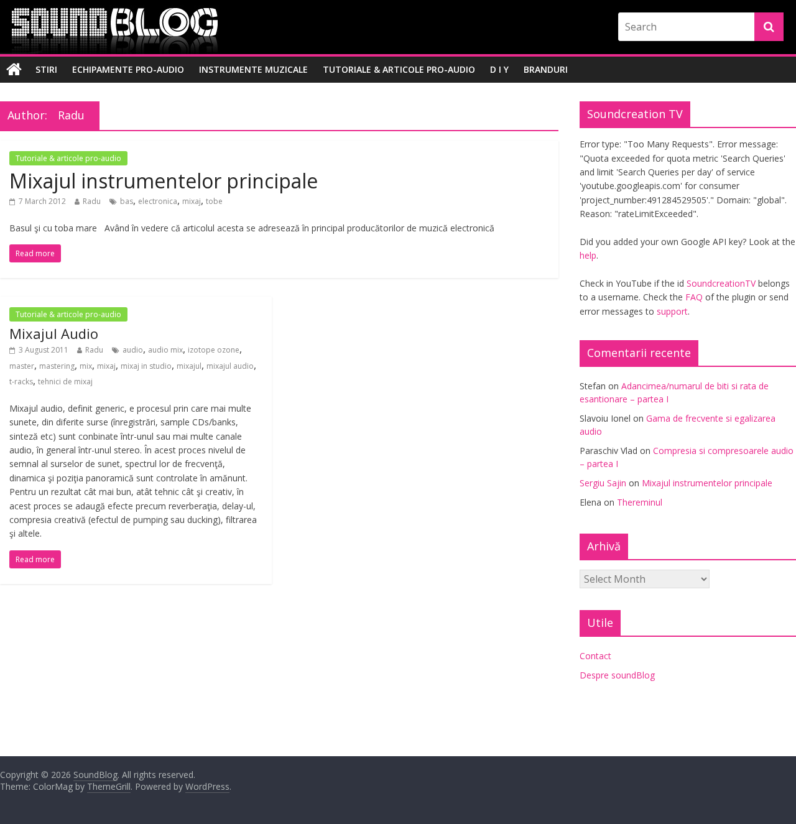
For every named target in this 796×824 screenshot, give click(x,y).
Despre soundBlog (617, 675)
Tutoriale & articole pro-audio (399, 69)
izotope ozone (213, 350)
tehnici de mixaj (65, 381)
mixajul (189, 366)
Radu (92, 201)
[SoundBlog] (14, 70)
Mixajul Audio (53, 333)
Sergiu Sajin (603, 483)
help (588, 255)
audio (133, 350)
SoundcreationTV (721, 283)
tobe (214, 201)
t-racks (21, 381)
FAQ (694, 297)
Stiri (46, 69)
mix (86, 366)
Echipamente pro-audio (128, 69)
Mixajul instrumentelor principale (163, 180)
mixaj (191, 201)
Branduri (546, 69)
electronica (157, 201)
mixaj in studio (146, 366)
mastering (57, 366)
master (21, 366)
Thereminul (639, 502)
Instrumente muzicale (253, 69)
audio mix (165, 350)
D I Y (499, 69)
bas (126, 201)
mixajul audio (230, 366)
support (672, 311)
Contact (595, 656)
